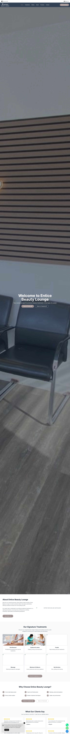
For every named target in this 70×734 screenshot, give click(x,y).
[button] (64, 5)
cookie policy (17, 727)
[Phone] (67, 725)
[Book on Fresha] (67, 731)
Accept (6, 729)
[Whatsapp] (67, 728)
